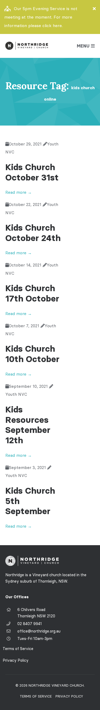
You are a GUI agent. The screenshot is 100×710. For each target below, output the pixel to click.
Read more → (18, 192)
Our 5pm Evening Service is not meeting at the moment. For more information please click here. (40, 17)
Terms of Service (18, 648)
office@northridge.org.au (39, 631)
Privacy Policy (16, 660)
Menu (83, 46)
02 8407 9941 (29, 623)
